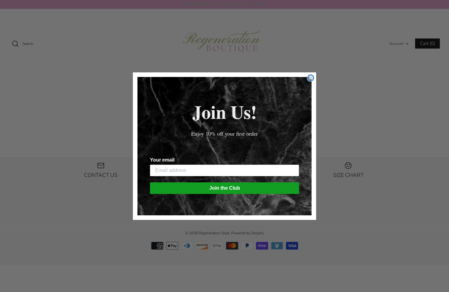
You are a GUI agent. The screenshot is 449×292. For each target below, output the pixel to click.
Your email (162, 159)
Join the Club (224, 188)
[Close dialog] (311, 78)
